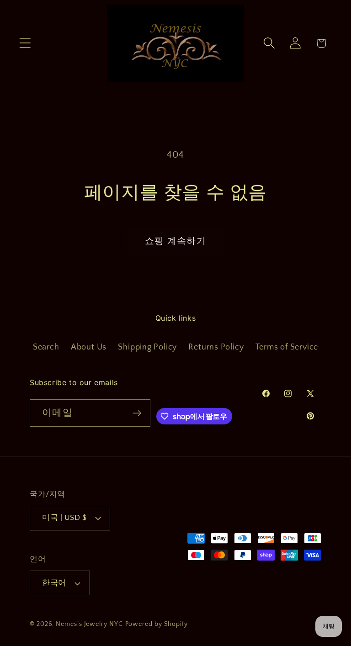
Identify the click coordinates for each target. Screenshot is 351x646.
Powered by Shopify (156, 624)
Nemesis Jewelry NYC (89, 624)
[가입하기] (137, 413)
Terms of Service (286, 347)
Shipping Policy (147, 347)
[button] (25, 43)
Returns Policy (216, 347)
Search (46, 347)
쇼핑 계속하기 (175, 241)
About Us (88, 347)
